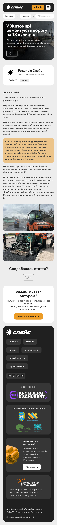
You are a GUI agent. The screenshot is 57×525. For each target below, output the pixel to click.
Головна (9, 16)
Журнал (14, 341)
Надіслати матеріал (28, 316)
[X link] (13, 375)
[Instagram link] (9, 375)
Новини (25, 16)
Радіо (39, 7)
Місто (24, 81)
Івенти (13, 350)
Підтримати (32, 467)
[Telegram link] (22, 375)
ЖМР (17, 92)
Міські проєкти (17, 358)
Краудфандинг (17, 366)
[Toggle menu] (48, 7)
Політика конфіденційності (20, 517)
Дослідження (31, 350)
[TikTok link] (18, 375)
